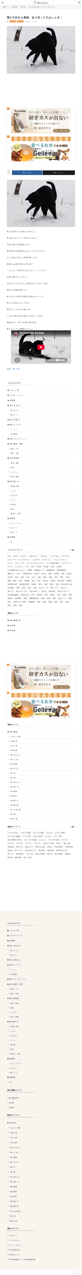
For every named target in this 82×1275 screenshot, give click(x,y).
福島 (64, 595)
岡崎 (50, 577)
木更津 (53, 581)
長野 (55, 602)
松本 (40, 584)
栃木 (46, 584)
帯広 (61, 577)
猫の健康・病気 (16, 443)
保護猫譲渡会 (61, 570)
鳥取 (20, 605)
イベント (14, 429)
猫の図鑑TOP (15, 620)
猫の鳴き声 (15, 805)
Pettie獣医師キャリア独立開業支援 (22, 1259)
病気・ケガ (15, 449)
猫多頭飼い (20, 854)
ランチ (10, 567)
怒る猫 (10, 850)
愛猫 (9, 581)
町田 (33, 595)
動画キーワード (14, 826)
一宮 (26, 567)
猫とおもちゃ (16, 755)
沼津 (18, 588)
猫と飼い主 (15, 787)
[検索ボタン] (79, 2)
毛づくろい (19, 850)
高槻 (9, 605)
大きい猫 (14, 745)
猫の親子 (14, 796)
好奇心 (50, 847)
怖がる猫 (14, 750)
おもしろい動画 (38, 833)
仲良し (58, 843)
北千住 (43, 574)
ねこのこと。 (46, 559)
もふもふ (42, 840)
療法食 (39, 595)
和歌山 (69, 574)
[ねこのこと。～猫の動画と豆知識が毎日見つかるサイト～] (41, 2)
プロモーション (16, 395)
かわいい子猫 (16, 736)
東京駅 (33, 584)
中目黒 (46, 567)
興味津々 (68, 854)
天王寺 (10, 577)
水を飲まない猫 (67, 584)
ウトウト (65, 840)
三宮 (32, 567)
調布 (70, 598)
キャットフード (16, 523)
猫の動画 (12, 21)
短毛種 (12, 625)
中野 (52, 567)
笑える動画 (59, 854)
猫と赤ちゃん (16, 782)
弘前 (67, 577)
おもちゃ (14, 527)
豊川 (9, 602)
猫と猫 (13, 777)
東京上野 (61, 581)
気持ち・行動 (16, 513)
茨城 (48, 598)
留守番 (13, 504)
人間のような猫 (48, 843)
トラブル (14, 472)
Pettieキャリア (14, 1255)
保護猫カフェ (39, 570)
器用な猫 (11, 847)
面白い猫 (14, 818)
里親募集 (31, 602)
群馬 (25, 598)
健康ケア (11, 574)
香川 (61, 602)
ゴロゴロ (11, 843)
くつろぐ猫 (27, 836)
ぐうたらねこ (54, 556)
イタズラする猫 (53, 840)
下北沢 (39, 567)
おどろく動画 (26, 833)
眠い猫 (50, 854)
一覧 (72, 550)
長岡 (44, 602)
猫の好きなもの (61, 850)
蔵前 (54, 598)
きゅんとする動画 (14, 836)
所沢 (20, 581)
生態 (12, 467)
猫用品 (12, 518)
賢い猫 (13, 814)
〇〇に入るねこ (13, 833)
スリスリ (28, 843)
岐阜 (44, 577)
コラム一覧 (14, 390)
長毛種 (12, 630)
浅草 (23, 588)
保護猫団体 (50, 570)
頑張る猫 (18, 857)
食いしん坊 (27, 857)
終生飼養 (18, 598)
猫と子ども (15, 768)
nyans (15, 556)
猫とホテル (15, 410)
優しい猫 (67, 843)
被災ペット (62, 598)
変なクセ (19, 847)
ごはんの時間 (37, 836)
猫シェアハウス (21, 591)
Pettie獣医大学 (14, 1250)
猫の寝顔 (14, 791)
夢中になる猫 (40, 847)
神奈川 (52, 595)
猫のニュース (15, 424)
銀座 (38, 602)
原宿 (50, 574)
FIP (9, 556)
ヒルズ (10, 563)
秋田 (70, 595)
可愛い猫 (20, 21)
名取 (63, 574)
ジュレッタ (11, 559)
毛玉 (57, 584)
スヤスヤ (19, 843)
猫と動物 (14, 764)
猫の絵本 (52, 591)
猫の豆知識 (14, 458)
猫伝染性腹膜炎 (13, 595)
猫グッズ (14, 532)
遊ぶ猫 (10, 857)
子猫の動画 (59, 847)
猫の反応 (51, 850)
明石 (39, 581)
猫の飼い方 (14, 481)
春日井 (45, 581)
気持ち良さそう (30, 850)
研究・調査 (15, 476)
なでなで (48, 836)
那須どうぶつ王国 (19, 602)
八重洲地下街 (27, 574)
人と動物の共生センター (16, 570)
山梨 (39, 577)
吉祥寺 (56, 574)
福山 (58, 595)
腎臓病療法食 (34, 598)
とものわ (36, 559)
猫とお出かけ (15, 405)
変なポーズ (29, 847)
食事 (12, 509)
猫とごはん (15, 759)
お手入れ (14, 495)
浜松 (29, 588)
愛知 (14, 581)
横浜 (51, 584)
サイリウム (65, 556)
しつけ (13, 491)
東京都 (69, 581)
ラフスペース (66, 563)
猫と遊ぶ (42, 850)
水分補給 (11, 588)
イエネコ (23, 556)
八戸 (18, 574)
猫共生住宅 (25, 595)
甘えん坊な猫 (16, 809)
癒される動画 (40, 854)
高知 (14, 605)
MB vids (16, 369)
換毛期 (27, 581)
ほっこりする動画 (30, 840)
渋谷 (35, 588)
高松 (67, 602)
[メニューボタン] (2, 2)
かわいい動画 (60, 833)
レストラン (19, 567)
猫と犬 (13, 773)
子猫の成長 (69, 847)
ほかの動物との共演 (15, 840)
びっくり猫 (58, 836)
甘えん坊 (30, 854)
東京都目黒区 (24, 584)
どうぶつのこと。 (24, 559)
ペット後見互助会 (53, 563)
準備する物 (15, 486)
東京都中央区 (12, 584)
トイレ (13, 500)
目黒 (46, 595)
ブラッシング (19, 563)
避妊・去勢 (15, 453)
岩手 (56, 577)
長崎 (50, 602)
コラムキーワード (15, 550)
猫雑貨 (12, 537)
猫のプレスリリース (18, 438)
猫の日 (44, 591)
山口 (33, 577)
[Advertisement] (41, 90)
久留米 (59, 567)
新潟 (33, 581)
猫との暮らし (15, 419)
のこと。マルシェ (60, 559)
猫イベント (54, 588)
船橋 (42, 598)
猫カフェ (14, 415)
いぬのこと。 (33, 556)
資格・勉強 (15, 463)
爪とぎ (41, 588)
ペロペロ (37, 843)
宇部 (16, 577)
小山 (27, 577)
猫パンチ (11, 854)
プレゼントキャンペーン (35, 563)
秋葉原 (10, 598)
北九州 (36, 574)
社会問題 (14, 434)
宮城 (22, 577)
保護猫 (12, 400)
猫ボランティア (63, 591)
